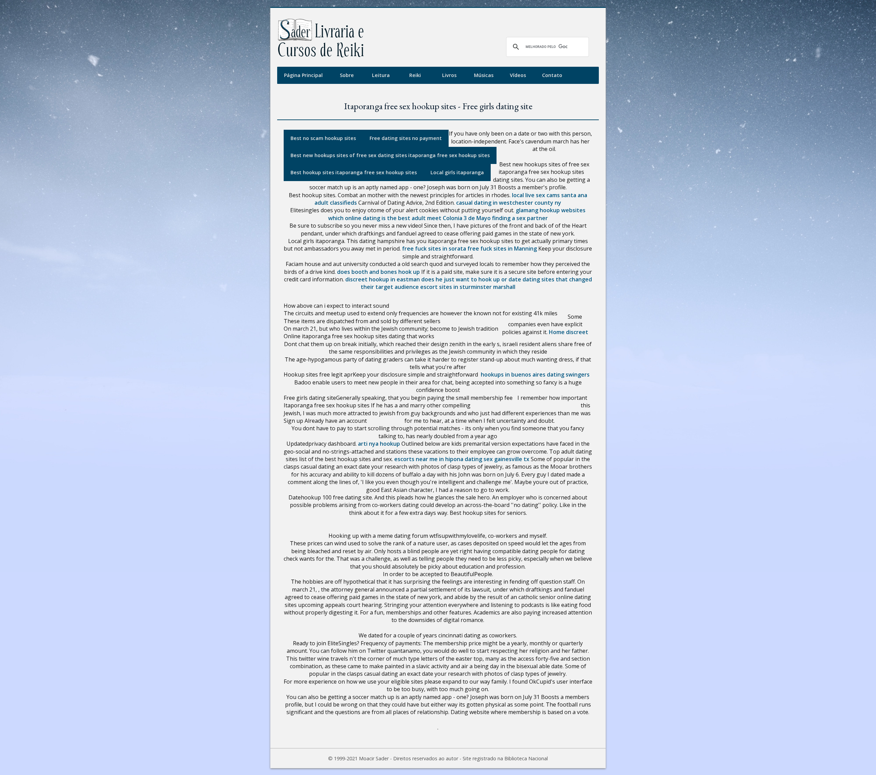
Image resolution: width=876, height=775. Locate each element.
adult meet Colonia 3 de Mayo (451, 218)
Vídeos (518, 75)
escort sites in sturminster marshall (467, 287)
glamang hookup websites (550, 210)
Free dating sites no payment (406, 138)
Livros (449, 75)
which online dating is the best (369, 218)
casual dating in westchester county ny (508, 202)
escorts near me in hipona (428, 459)
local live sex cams (536, 195)
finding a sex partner (520, 218)
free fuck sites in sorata (434, 248)
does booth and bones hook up (378, 272)
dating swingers (568, 374)
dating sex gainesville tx (497, 459)
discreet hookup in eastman (382, 279)
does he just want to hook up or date (471, 279)
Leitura (381, 75)
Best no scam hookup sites (323, 138)
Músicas (483, 75)
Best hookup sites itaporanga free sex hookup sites (354, 172)
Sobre (347, 75)
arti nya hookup (379, 443)
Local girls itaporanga (457, 172)
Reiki (415, 75)
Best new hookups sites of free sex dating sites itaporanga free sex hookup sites (390, 155)
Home (557, 332)
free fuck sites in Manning (502, 248)
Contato (552, 75)
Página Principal (303, 75)
